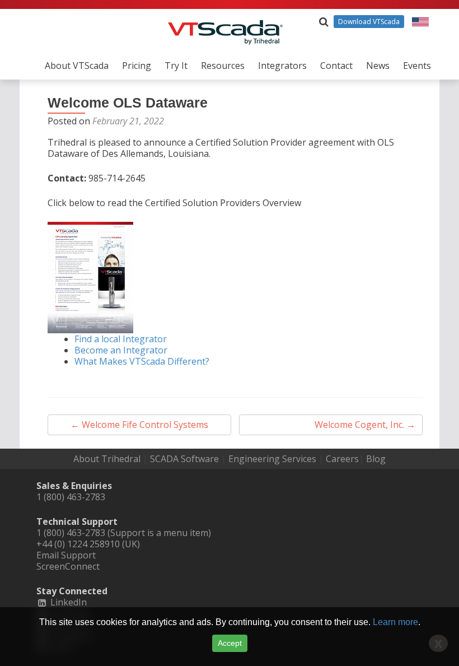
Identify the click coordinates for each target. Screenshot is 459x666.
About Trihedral (106, 459)
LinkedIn (67, 602)
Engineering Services (272, 459)
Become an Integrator (120, 350)
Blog (376, 459)
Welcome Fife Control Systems (139, 424)
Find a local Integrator (120, 339)
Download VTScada (369, 21)
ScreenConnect (68, 566)
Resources (223, 65)
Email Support (66, 555)
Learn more (395, 622)
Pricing (136, 65)
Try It (176, 65)
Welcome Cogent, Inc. (365, 424)
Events (417, 65)
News (378, 65)
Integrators (282, 65)
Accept (230, 643)
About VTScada (77, 65)
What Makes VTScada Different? (141, 361)
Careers (342, 459)
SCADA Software (184, 459)
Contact (336, 65)
